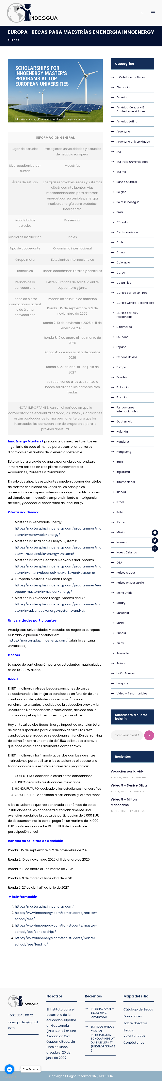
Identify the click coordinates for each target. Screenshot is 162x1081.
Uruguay (122, 683)
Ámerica (122, 97)
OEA (119, 562)
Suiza (120, 643)
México (121, 532)
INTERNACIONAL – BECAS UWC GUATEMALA (102, 1013)
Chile (120, 242)
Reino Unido (125, 593)
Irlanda (121, 492)
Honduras (123, 442)
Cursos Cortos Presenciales (135, 303)
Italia (120, 512)
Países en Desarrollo (130, 583)
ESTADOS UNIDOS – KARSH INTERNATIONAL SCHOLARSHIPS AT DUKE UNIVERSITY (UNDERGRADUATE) (103, 1038)
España (121, 347)
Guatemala (124, 421)
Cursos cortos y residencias (127, 315)
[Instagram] (155, 548)
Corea (121, 273)
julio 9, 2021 (118, 791)
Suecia (121, 633)
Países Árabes (126, 573)
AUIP (119, 152)
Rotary (121, 603)
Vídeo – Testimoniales (132, 693)
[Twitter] (155, 540)
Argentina (123, 132)
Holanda (122, 432)
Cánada (122, 222)
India (120, 462)
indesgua (140, 777)
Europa (14, 40)
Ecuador (122, 337)
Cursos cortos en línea (132, 293)
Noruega (122, 542)
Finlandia (123, 387)
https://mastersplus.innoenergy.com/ (38, 640)
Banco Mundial (127, 182)
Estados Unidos (127, 357)
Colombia (123, 262)
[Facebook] (155, 533)
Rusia (120, 623)
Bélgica (121, 192)
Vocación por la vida (127, 771)
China (121, 252)
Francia (122, 397)
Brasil (120, 212)
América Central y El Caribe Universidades (131, 109)
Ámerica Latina (127, 121)
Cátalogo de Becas (138, 1009)
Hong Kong (124, 452)
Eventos (122, 377)
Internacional (126, 482)
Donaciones (132, 1016)
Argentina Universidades (133, 142)
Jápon (121, 522)
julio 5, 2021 (118, 811)
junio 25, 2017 (119, 777)
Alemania (123, 87)
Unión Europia (126, 673)
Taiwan (121, 663)
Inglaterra (123, 472)
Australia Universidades (132, 162)
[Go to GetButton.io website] (9, 1077)
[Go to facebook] (9, 1069)
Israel (120, 502)
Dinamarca (124, 327)
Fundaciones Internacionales (127, 409)
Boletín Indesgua (128, 202)
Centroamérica (127, 232)
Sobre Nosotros (135, 1023)
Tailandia (123, 653)
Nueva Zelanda (127, 552)
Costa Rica (124, 283)
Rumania (123, 613)
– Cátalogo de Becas (131, 77)
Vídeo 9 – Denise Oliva (129, 785)
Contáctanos (133, 1042)
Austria (121, 172)
